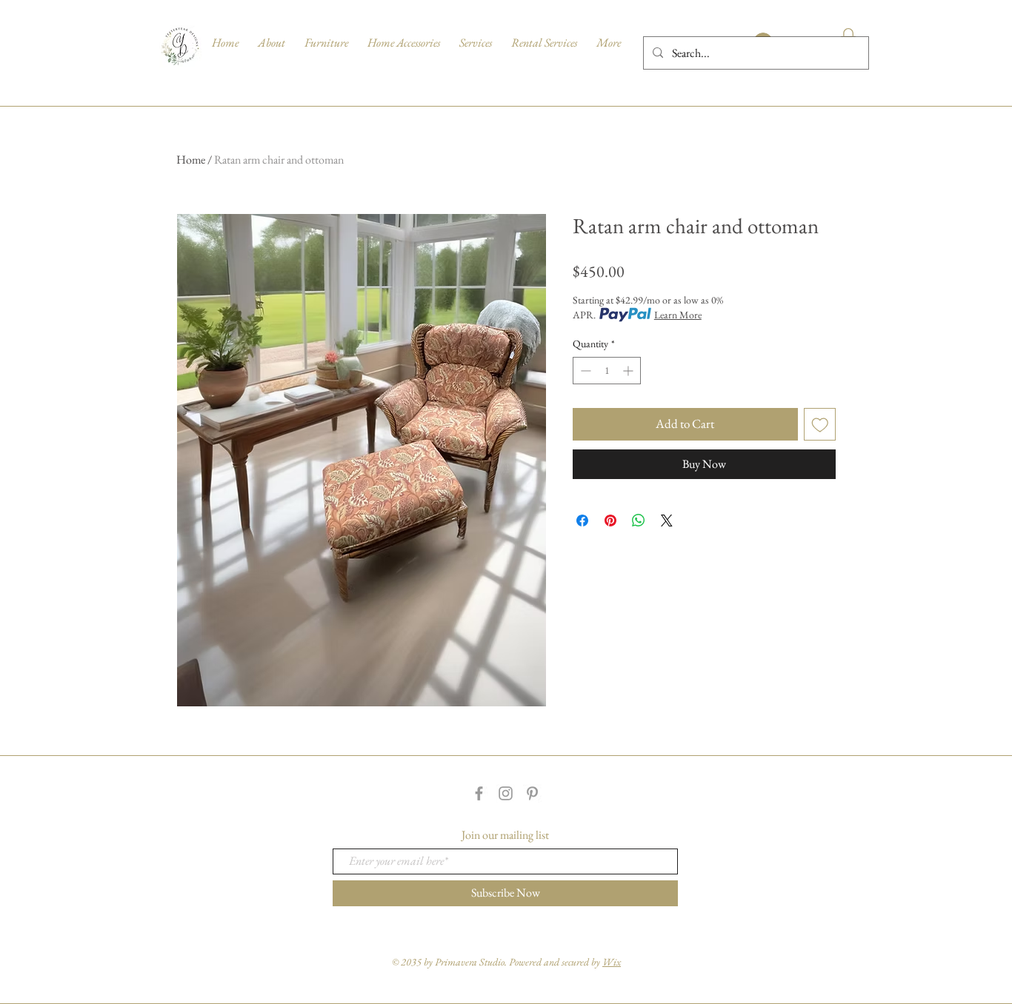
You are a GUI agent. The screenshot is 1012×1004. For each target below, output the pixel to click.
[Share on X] (667, 520)
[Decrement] (584, 371)
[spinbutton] (606, 371)
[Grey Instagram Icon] (505, 793)
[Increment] (629, 371)
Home (190, 159)
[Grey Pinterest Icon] (532, 793)
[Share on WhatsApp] (639, 520)
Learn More (678, 314)
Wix (611, 961)
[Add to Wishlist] (820, 424)
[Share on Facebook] (582, 520)
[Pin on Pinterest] (610, 520)
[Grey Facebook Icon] (479, 793)
